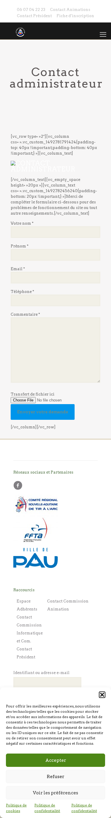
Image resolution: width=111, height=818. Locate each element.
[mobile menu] (103, 34)
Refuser (55, 776)
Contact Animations (70, 9)
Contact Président (34, 16)
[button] (102, 695)
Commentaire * (25, 314)
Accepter (55, 760)
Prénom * (19, 246)
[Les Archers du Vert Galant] (55, 30)
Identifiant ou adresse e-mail (41, 672)
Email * (18, 269)
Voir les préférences (55, 793)
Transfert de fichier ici (32, 394)
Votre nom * (22, 223)
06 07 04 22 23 (31, 9)
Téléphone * (22, 291)
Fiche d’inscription (75, 16)
